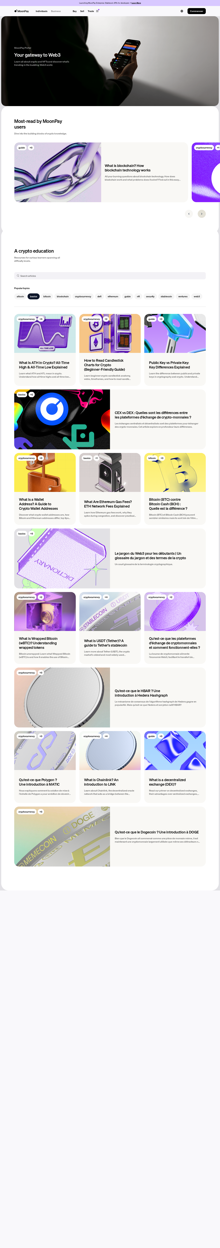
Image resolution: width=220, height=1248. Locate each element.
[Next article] (202, 214)
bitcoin (47, 296)
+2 (106, 319)
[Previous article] (189, 214)
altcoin (20, 296)
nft (138, 296)
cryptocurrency (204, 147)
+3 (31, 147)
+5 (41, 319)
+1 (96, 458)
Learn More (136, 3)
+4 (106, 597)
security (150, 296)
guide (22, 147)
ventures (183, 296)
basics (33, 296)
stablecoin (166, 296)
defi (99, 296)
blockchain (63, 296)
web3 (197, 296)
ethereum (113, 296)
